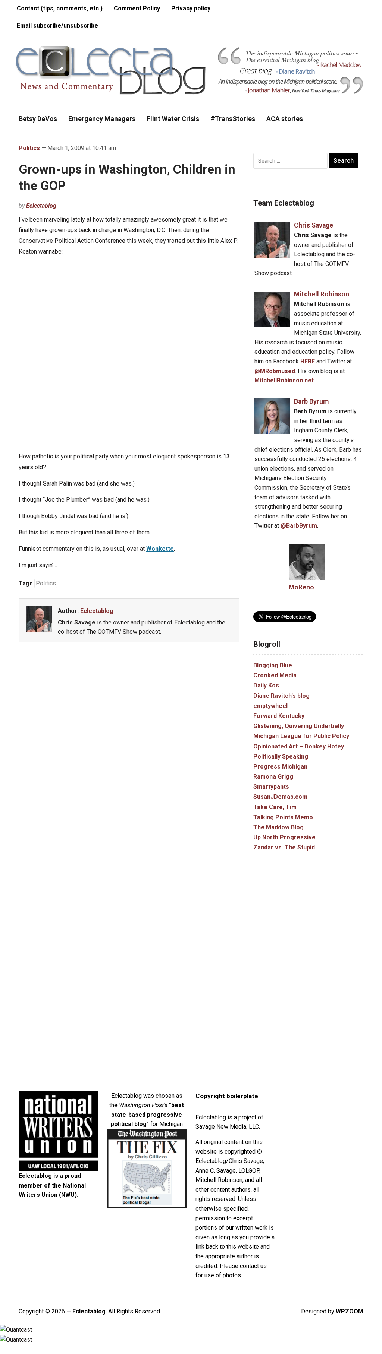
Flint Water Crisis (173, 119)
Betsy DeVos (38, 119)
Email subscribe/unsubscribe (57, 25)
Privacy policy (190, 8)
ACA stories (284, 119)
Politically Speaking (280, 756)
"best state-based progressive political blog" (147, 1115)
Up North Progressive (284, 837)
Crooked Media (275, 675)
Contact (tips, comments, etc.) (60, 8)
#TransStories (232, 119)
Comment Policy (137, 8)
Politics (29, 148)
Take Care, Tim (275, 807)
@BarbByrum (299, 525)
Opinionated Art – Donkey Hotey (298, 746)
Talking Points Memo (283, 817)
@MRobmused (274, 371)
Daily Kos (266, 685)
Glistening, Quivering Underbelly (298, 726)
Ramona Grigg (273, 776)
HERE (307, 361)
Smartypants (271, 786)
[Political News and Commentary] (110, 70)
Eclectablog (41, 205)
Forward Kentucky (278, 715)
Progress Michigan (280, 766)
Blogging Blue (272, 665)
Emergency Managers (101, 119)
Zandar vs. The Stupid (284, 847)
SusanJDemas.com (280, 796)
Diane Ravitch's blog (281, 695)
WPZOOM (349, 1311)
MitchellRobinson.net (284, 380)
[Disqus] (129, 758)
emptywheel (270, 705)
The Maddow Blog (278, 827)
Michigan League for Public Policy (301, 736)
